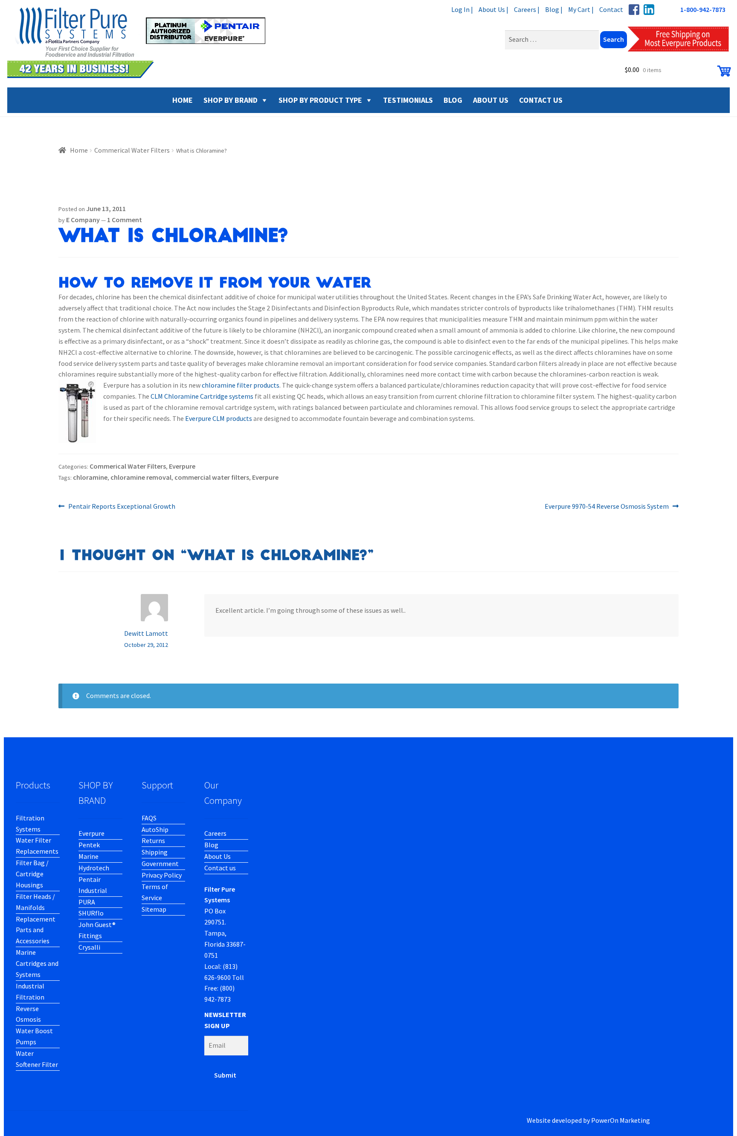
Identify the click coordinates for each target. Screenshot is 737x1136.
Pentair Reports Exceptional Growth (121, 506)
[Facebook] (634, 9)
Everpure (182, 466)
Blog (211, 844)
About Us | (493, 9)
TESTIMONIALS (408, 100)
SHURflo (91, 913)
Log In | (462, 9)
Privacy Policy (162, 875)
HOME (182, 100)
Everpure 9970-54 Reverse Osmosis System (607, 506)
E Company (83, 219)
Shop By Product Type (320, 100)
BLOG (453, 100)
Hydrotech (93, 868)
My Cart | (581, 9)
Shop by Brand (230, 100)
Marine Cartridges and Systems (37, 963)
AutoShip (155, 829)
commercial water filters (211, 477)
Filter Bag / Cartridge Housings (32, 873)
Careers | (527, 9)
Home (79, 150)
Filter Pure (141, 42)
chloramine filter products (240, 385)
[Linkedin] (649, 9)
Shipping (155, 852)
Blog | (554, 9)
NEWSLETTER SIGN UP (225, 1020)
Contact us (220, 868)
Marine (88, 856)
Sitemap (154, 909)
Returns (153, 840)
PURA (86, 902)
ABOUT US (490, 100)
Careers (215, 833)
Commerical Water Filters (132, 150)
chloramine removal (140, 477)
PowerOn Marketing (620, 1120)
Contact (611, 9)
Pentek (89, 844)
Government (160, 863)
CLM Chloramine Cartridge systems (202, 396)
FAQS (149, 818)
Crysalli (89, 947)
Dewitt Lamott (146, 633)
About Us (217, 856)
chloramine (90, 477)
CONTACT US (541, 100)
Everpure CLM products (218, 418)
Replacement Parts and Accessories (35, 930)
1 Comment (124, 219)
